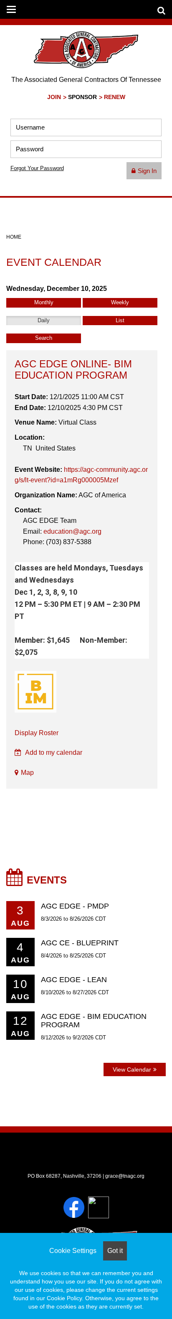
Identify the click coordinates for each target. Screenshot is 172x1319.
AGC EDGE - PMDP (75, 906)
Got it (115, 1250)
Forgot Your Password (37, 168)
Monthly (43, 302)
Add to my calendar (53, 752)
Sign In (147, 170)
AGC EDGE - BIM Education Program (94, 1020)
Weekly (120, 302)
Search (43, 338)
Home (13, 237)
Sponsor (82, 97)
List (120, 320)
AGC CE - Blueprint (80, 943)
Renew (114, 97)
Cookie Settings (72, 1250)
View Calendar (132, 1069)
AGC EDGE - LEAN (74, 979)
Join (54, 97)
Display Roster (36, 732)
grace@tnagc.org (124, 1176)
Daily (44, 320)
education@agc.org (72, 531)
